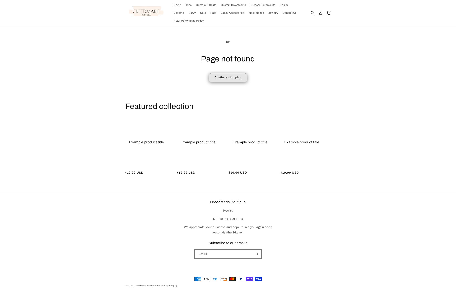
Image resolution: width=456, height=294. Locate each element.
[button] (313, 13)
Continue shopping (228, 77)
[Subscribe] (257, 254)
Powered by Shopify (166, 286)
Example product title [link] (146, 142)
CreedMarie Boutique (145, 286)
